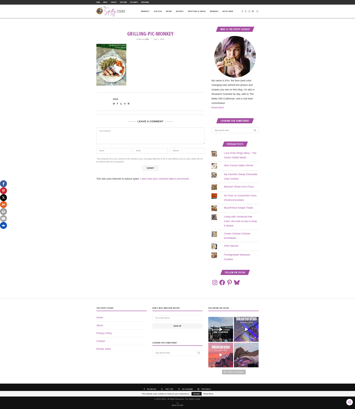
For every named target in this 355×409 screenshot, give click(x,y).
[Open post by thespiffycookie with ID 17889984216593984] (246, 355)
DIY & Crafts (134, 2)
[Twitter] (245, 11)
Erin (147, 39)
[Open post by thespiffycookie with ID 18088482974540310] (220, 329)
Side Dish (158, 11)
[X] (3, 197)
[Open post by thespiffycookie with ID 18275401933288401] (220, 355)
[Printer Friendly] (3, 211)
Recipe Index (145, 2)
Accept (197, 394)
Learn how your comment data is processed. (164, 178)
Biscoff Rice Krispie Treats (238, 207)
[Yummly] (3, 204)
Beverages (214, 11)
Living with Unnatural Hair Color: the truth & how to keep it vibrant (240, 221)
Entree (169, 11)
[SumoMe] (3, 225)
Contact (114, 2)
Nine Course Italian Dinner (238, 165)
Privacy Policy (104, 333)
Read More (217, 107)
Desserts (180, 11)
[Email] (3, 218)
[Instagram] (249, 11)
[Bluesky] (237, 282)
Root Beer (123, 2)
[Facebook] (242, 11)
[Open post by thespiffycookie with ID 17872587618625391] (246, 329)
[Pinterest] (253, 11)
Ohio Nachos (231, 245)
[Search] (257, 11)
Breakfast (145, 11)
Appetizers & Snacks (197, 11)
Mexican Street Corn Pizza (238, 186)
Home (98, 2)
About (105, 2)
